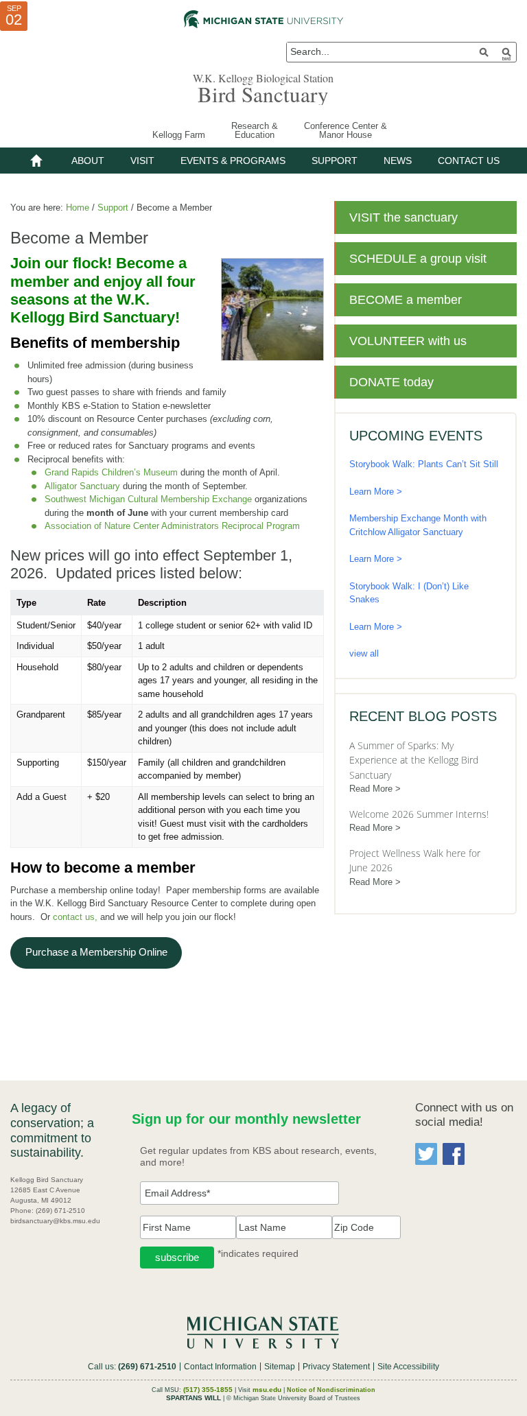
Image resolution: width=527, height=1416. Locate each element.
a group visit (418, 259)
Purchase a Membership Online (96, 952)
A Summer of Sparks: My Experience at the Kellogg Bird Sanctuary (413, 760)
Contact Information (220, 1366)
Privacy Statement (336, 1366)
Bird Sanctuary (263, 94)
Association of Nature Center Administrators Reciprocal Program (172, 526)
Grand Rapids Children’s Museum (111, 472)
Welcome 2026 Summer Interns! (419, 814)
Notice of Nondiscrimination (331, 1389)
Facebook (454, 1154)
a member (405, 300)
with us (408, 341)
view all (364, 653)
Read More (371, 788)
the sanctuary (403, 217)
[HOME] (36, 161)
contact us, (75, 917)
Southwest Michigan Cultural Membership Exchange (148, 499)
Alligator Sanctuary (82, 486)
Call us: (132, 1366)
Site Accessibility (408, 1366)
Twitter (426, 1154)
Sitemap (279, 1366)
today (391, 382)
